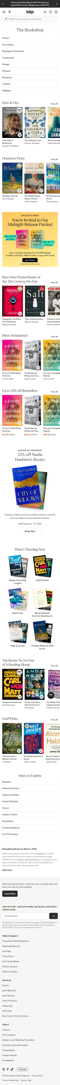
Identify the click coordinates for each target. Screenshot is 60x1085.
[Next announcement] (57, 4)
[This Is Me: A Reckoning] (12, 122)
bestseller (39, 853)
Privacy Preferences (10, 1080)
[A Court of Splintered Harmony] (12, 355)
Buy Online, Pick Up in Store (15, 1016)
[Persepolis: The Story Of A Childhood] (12, 301)
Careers (6, 1029)
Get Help (6, 951)
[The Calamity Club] (35, 122)
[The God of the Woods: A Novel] (12, 738)
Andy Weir (29, 708)
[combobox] (32, 19)
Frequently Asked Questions (15, 941)
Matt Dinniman (8, 705)
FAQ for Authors (9, 966)
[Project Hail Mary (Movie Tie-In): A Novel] (35, 684)
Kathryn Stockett (32, 143)
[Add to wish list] (20, 135)
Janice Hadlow (30, 201)
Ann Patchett (8, 199)
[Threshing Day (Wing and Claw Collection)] (32, 355)
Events (5, 985)
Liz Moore (6, 762)
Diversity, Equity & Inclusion (15, 1045)
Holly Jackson (30, 762)
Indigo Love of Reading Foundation (18, 1040)
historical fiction (31, 859)
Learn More (9, 893)
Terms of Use (26, 1080)
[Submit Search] (6, 18)
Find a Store (8, 956)
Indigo (11, 1075)
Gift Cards (7, 1011)
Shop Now (30, 531)
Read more (7, 870)
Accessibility (8, 1060)
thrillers (21, 859)
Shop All (54, 104)
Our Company (8, 1034)
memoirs (47, 859)
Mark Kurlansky (32, 322)
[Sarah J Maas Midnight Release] (30, 239)
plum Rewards (8, 990)
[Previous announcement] (3, 4)
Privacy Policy (37, 1075)
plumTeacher (8, 995)
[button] (4, 12)
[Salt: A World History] (35, 301)
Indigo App (7, 1005)
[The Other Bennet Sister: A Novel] (34, 178)
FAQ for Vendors (10, 971)
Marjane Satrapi (9, 324)
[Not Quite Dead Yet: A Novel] (34, 738)
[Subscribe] (53, 916)
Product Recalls (9, 1055)
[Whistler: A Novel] (12, 178)
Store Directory (9, 1000)
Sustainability (8, 1050)
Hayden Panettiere (10, 146)
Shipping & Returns (11, 946)
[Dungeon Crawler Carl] (12, 684)
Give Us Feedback (10, 961)
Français (22, 1069)
